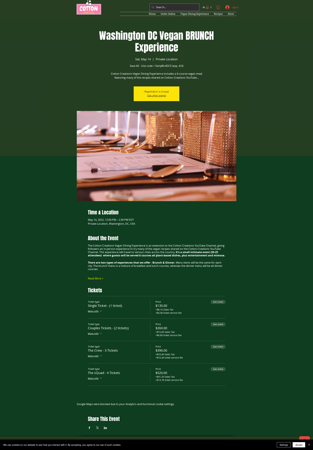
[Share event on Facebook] (89, 427)
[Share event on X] (97, 427)
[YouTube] (203, 7)
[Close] (309, 444)
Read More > (95, 278)
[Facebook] (211, 7)
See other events (156, 95)
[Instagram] (207, 7)
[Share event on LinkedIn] (105, 427)
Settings (284, 444)
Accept (298, 444)
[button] (218, 7)
